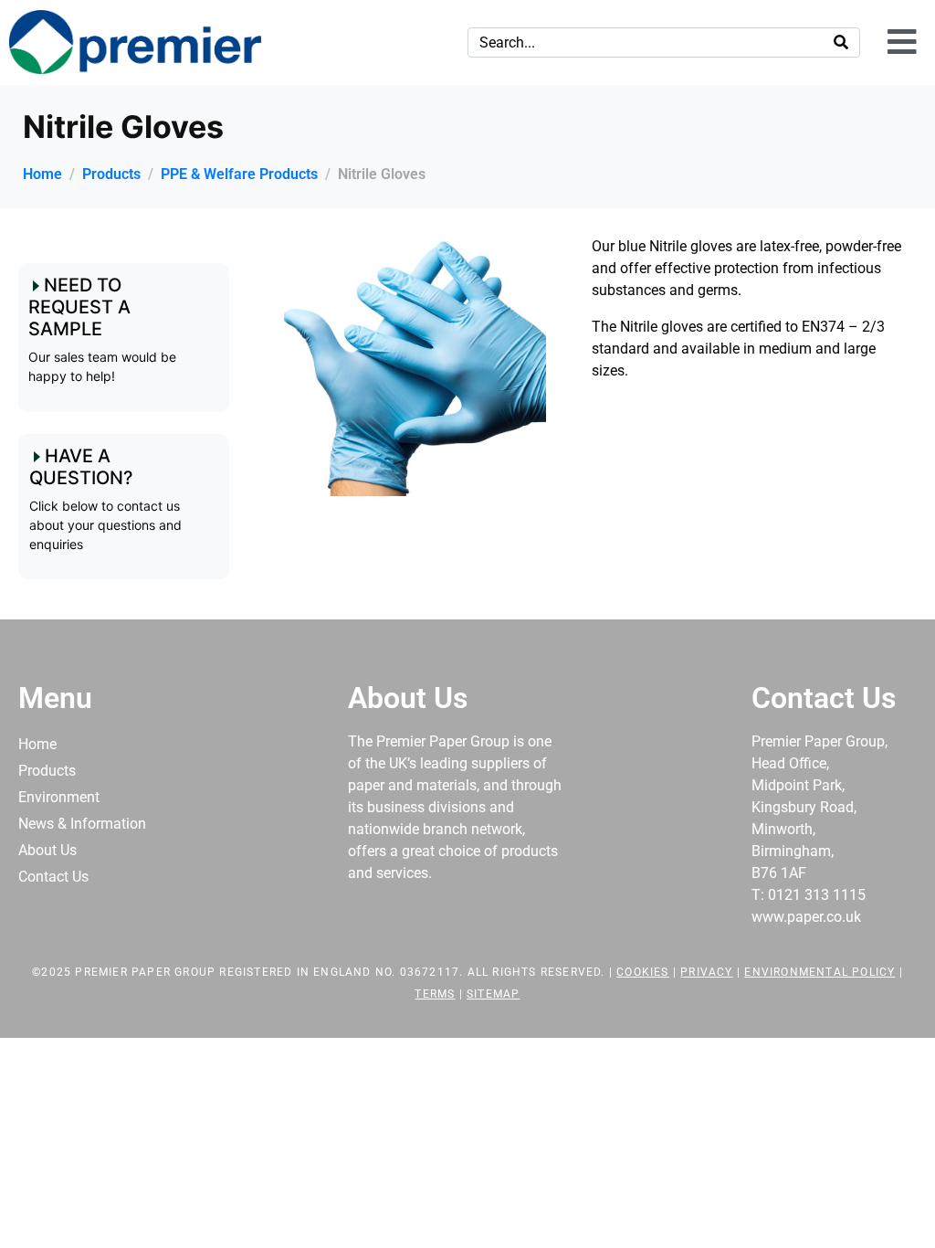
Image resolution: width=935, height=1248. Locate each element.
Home (37, 744)
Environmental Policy (819, 972)
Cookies (642, 972)
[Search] (841, 42)
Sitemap (493, 994)
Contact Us (53, 876)
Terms (435, 994)
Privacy (706, 972)
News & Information (82, 823)
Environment (59, 797)
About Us (47, 850)
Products (47, 770)
